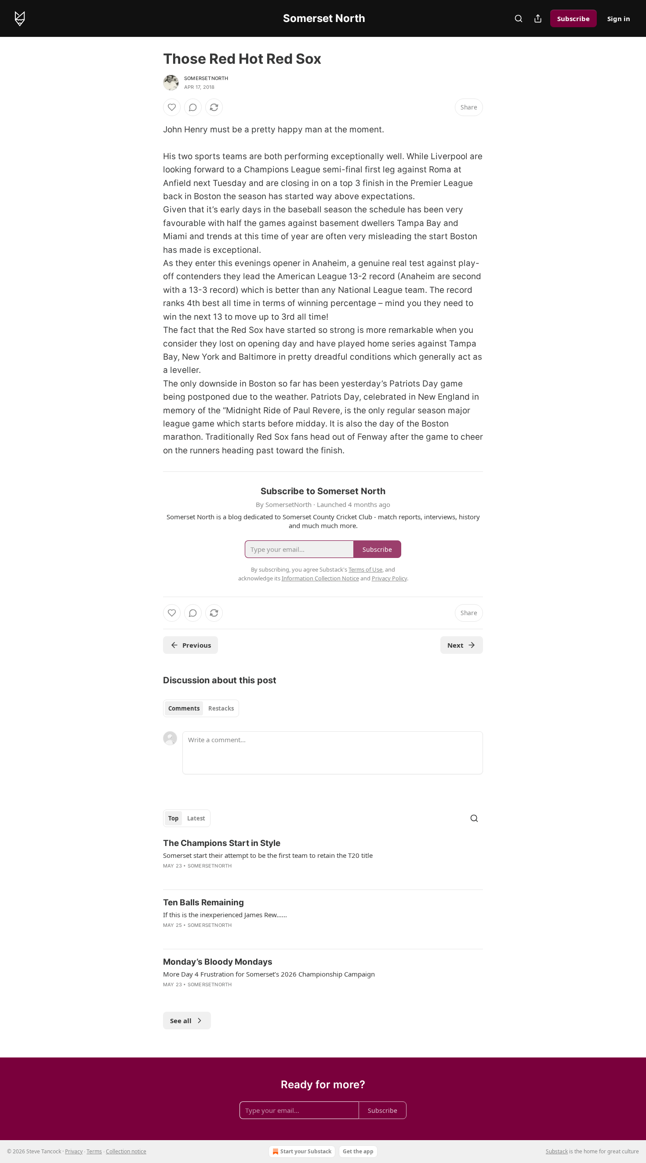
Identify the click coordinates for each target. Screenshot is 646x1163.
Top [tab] (173, 818)
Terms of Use (365, 569)
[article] (323, 860)
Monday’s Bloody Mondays (217, 962)
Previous (196, 645)
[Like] (172, 107)
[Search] (518, 18)
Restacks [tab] (221, 708)
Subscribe (573, 18)
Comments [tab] (184, 708)
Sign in (618, 18)
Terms (94, 1151)
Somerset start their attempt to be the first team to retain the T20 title (268, 855)
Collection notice (126, 1151)
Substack (557, 1151)
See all (181, 1020)
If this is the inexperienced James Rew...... (225, 914)
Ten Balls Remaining (203, 902)
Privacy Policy (389, 578)
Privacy (74, 1151)
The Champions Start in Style (221, 843)
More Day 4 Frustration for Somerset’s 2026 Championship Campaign (269, 974)
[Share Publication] (538, 18)
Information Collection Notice (320, 578)
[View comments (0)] (193, 107)
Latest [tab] (196, 818)
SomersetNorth (206, 78)
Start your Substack (305, 1151)
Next (455, 645)
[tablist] (201, 708)
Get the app (358, 1151)
